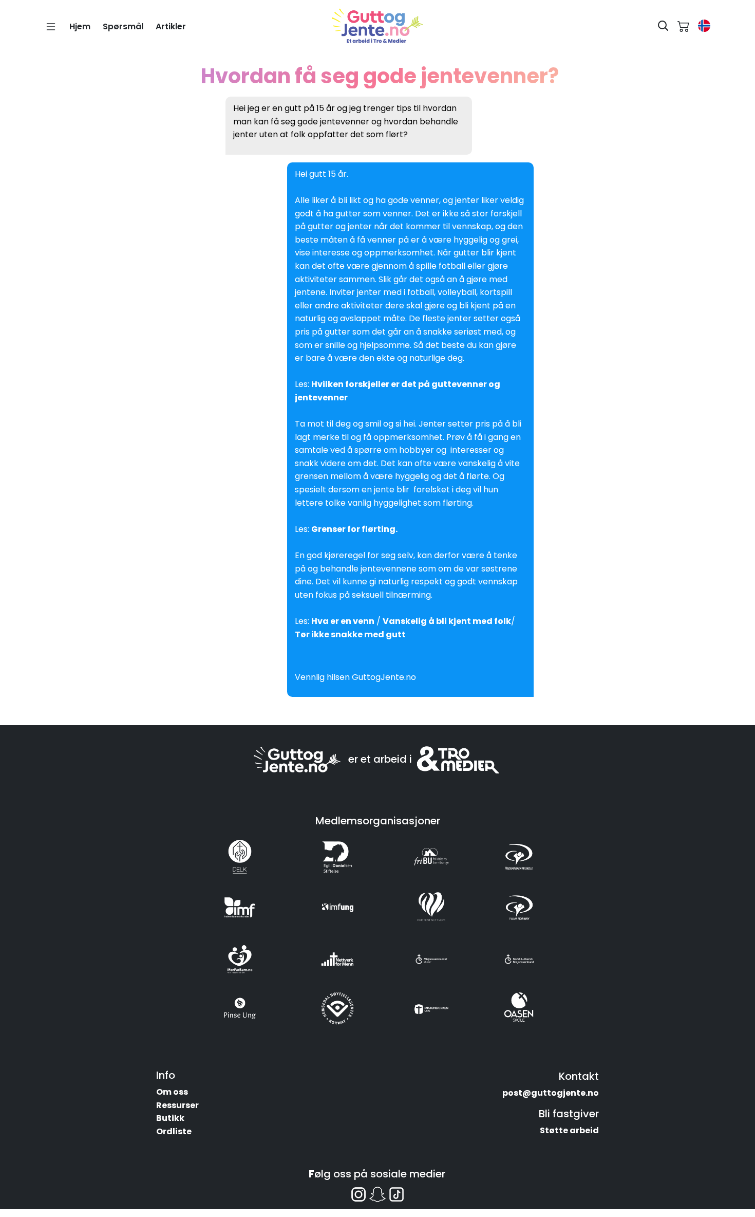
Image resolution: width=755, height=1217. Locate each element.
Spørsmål (123, 26)
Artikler (171, 26)
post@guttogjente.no (550, 1093)
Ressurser (177, 1105)
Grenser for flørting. (354, 529)
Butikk (170, 1118)
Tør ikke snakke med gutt (350, 634)
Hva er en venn (342, 621)
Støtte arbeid (569, 1130)
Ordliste (174, 1131)
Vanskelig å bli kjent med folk (447, 621)
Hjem (79, 26)
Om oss (172, 1092)
